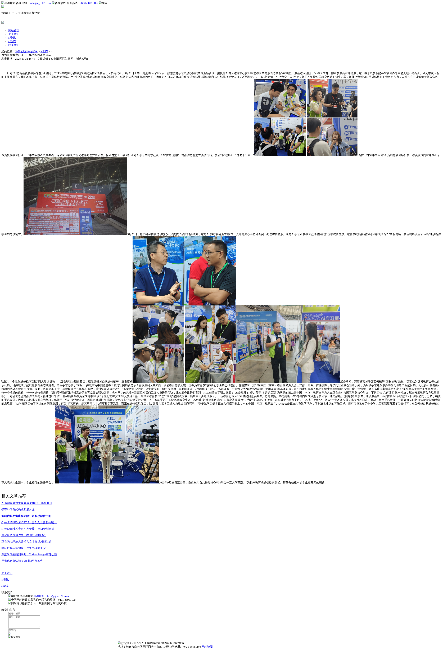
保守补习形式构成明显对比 (18, 509)
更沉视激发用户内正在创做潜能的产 (23, 535)
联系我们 (13, 44)
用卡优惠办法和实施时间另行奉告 (22, 560)
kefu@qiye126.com (40, 3)
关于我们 (13, 34)
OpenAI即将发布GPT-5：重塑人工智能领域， (29, 522)
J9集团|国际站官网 (26, 51)
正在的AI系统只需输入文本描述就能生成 (26, 541)
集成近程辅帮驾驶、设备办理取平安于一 (26, 548)
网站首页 (13, 30)
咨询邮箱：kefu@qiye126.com (51, 596)
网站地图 (207, 646)
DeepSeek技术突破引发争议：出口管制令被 (27, 528)
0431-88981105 (89, 3)
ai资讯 (12, 37)
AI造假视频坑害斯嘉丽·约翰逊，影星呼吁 (26, 503)
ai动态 (12, 41)
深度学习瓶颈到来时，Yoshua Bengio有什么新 (29, 554)
